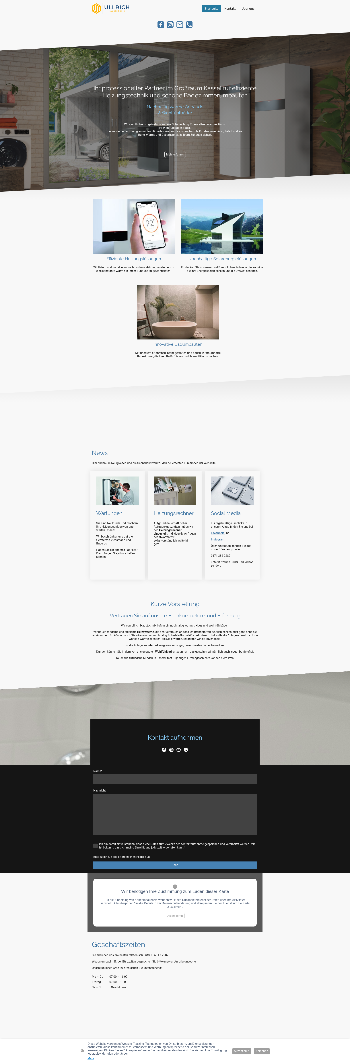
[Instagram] (170, 24)
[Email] (179, 24)
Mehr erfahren (175, 154)
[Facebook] (161, 24)
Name (97, 771)
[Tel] (189, 24)
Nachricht (99, 790)
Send (175, 865)
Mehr (91, 1058)
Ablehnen (262, 1051)
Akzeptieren (175, 915)
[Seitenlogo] (110, 8)
